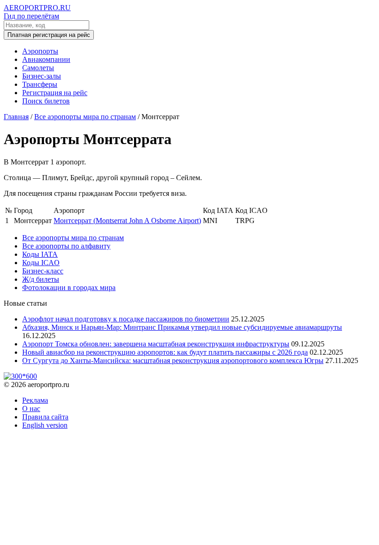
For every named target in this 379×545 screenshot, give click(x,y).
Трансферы (39, 84)
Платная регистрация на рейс (48, 34)
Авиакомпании (46, 59)
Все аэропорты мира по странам (73, 238)
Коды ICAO (41, 262)
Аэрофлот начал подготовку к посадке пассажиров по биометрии (125, 319)
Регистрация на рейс (54, 93)
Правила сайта (45, 417)
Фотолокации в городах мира (69, 287)
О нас (31, 408)
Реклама (35, 400)
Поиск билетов (46, 101)
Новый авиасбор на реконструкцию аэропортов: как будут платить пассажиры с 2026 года (165, 352)
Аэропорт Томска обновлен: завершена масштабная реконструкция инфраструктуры (155, 344)
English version (44, 425)
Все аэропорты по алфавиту (66, 246)
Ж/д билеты (40, 279)
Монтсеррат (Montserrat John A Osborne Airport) (127, 220)
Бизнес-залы (41, 76)
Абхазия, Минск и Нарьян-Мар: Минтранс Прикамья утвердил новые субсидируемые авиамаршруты (182, 327)
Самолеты (38, 68)
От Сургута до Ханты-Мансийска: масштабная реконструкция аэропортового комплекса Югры (173, 360)
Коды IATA (40, 254)
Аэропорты (40, 51)
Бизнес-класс (42, 271)
